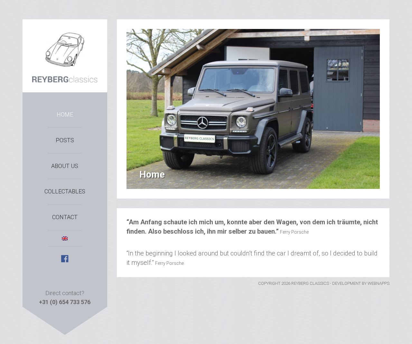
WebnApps (378, 283)
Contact (65, 217)
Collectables (64, 191)
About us (64, 166)
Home (65, 114)
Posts (65, 140)
